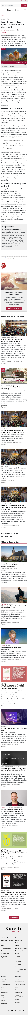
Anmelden (24, 1)
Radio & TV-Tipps (5, 953)
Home (3, 15)
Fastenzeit (3, 982)
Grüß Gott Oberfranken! (7, 940)
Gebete (17, 990)
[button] (3, 33)
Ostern (2, 987)
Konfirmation (4, 998)
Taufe (2, 995)
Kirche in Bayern (5, 943)
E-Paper (17, 945)
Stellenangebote (19, 951)
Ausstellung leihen (19, 979)
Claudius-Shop (18, 940)
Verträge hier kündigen (21, 948)
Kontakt (17, 953)
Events (16, 987)
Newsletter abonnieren (14, 308)
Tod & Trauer (4, 1003)
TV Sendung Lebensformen (4, 957)
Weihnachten (4, 992)
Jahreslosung (18, 992)
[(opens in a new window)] (4, 1011)
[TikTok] (16, 1011)
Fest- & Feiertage (5, 984)
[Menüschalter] (25, 10)
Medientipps (4, 945)
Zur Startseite (14, 918)
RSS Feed (17, 999)
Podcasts (3, 951)
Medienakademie (19, 982)
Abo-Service (18, 943)
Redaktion (17, 956)
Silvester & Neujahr (6, 990)
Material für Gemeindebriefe (19, 996)
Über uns (17, 967)
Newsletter (18, 959)
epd (5, 30)
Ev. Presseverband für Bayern (20, 970)
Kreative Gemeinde (20, 984)
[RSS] (23, 1011)
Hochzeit (3, 1000)
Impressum (18, 964)
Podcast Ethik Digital (6, 948)
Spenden (17, 1002)
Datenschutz (18, 961)
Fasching (3, 979)
